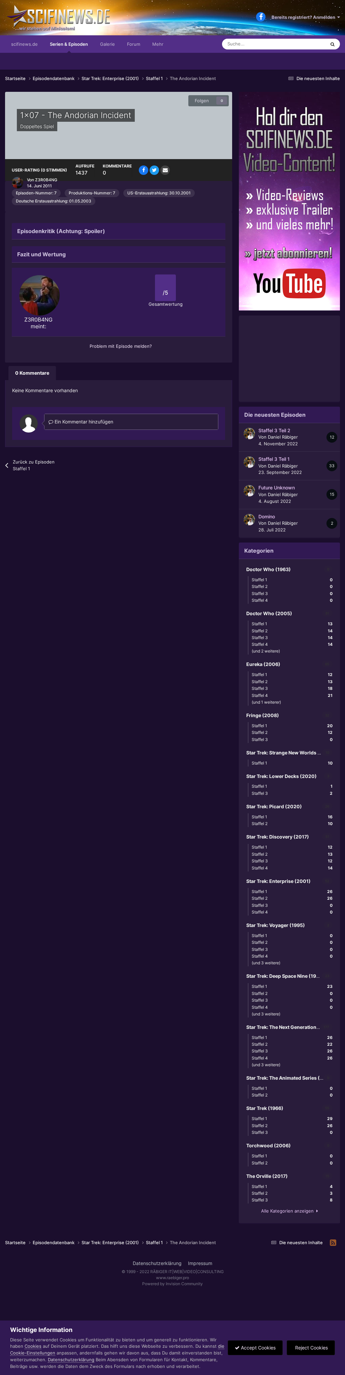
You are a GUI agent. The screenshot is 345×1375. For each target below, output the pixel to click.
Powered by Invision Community (172, 1283)
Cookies (33, 1346)
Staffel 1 (292, 579)
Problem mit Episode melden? (121, 346)
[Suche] (332, 44)
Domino (266, 516)
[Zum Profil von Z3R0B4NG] (17, 182)
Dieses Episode (301, 43)
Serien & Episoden (69, 44)
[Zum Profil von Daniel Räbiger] (249, 433)
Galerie (107, 44)
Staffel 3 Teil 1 (274, 459)
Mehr (157, 44)
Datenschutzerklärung (157, 1263)
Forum (133, 44)
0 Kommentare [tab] (32, 373)
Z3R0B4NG (46, 179)
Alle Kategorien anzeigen (288, 1211)
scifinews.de (24, 44)
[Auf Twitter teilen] (154, 170)
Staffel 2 (292, 586)
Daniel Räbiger (283, 437)
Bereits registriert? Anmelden (304, 17)
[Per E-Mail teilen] (165, 170)
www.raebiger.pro (172, 1277)
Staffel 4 (292, 600)
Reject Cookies (311, 1347)
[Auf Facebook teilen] (143, 170)
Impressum (200, 1263)
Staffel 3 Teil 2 (274, 430)
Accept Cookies (258, 1347)
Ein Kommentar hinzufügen (83, 421)
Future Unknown (276, 487)
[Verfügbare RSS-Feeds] (333, 1243)
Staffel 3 (292, 593)
